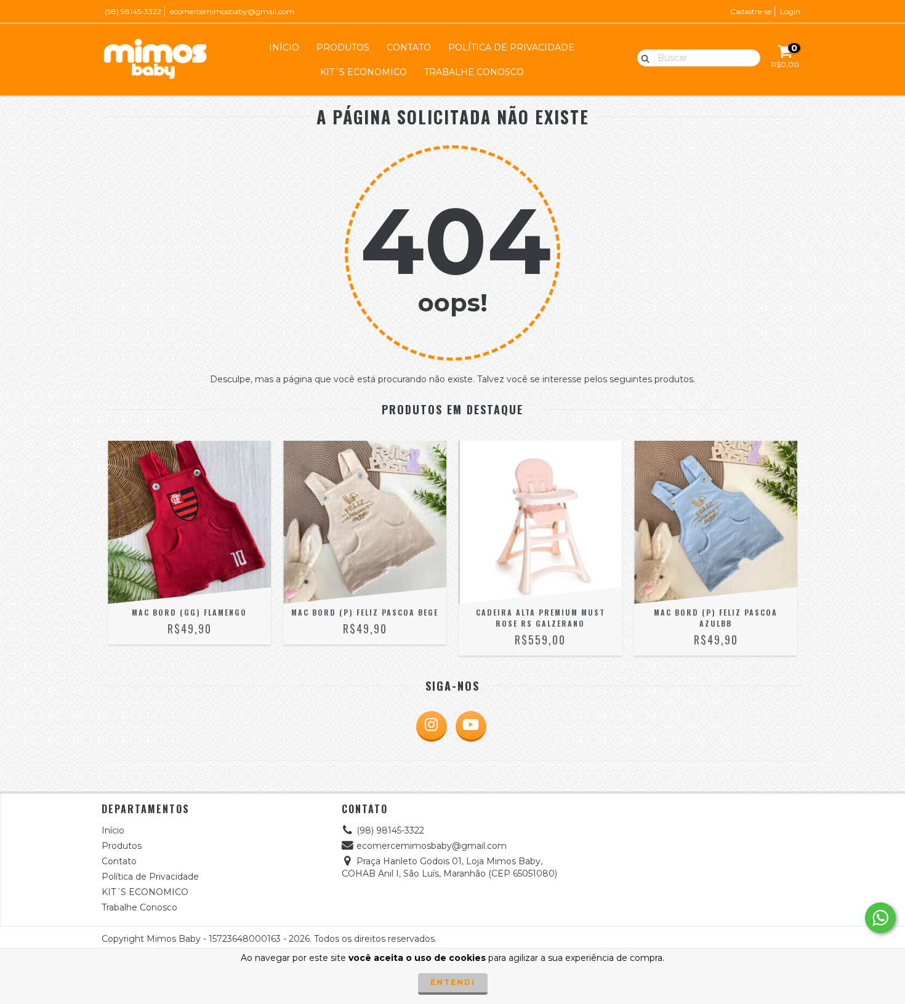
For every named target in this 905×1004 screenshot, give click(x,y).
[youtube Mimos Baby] (471, 726)
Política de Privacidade (511, 47)
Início (284, 47)
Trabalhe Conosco (474, 72)
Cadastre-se (750, 11)
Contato (409, 47)
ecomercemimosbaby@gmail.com (232, 11)
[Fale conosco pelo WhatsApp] (880, 917)
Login (790, 11)
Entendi (452, 982)
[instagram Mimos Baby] (431, 726)
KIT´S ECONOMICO (363, 72)
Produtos (342, 47)
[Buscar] (642, 57)
